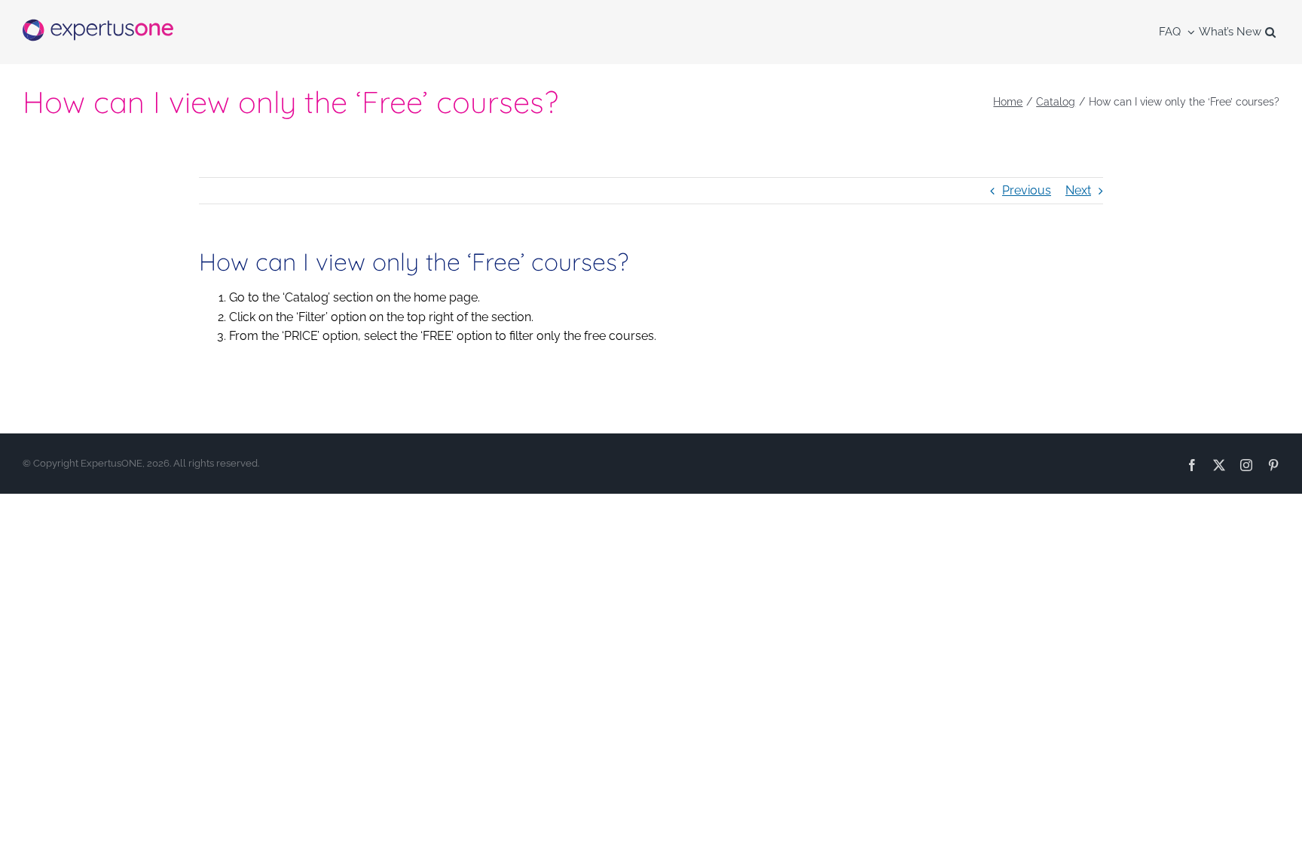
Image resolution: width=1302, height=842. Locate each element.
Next (1078, 190)
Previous (1026, 190)
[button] (1270, 32)
